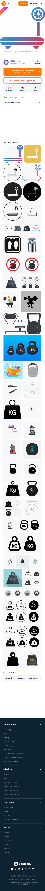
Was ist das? (23, 97)
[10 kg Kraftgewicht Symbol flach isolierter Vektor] (11, 358)
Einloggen (33, 3)
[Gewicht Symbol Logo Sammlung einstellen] (22, 864)
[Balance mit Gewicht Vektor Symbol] (12, 565)
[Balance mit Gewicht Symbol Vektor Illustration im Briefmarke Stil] (14, 416)
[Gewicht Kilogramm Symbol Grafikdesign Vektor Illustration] (12, 624)
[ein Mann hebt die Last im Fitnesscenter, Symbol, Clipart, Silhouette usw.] (22, 394)
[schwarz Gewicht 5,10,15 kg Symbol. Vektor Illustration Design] (22, 463)
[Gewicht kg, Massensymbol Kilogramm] (15, 758)
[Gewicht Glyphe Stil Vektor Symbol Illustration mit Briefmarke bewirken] (10, 438)
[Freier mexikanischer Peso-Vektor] (13, 485)
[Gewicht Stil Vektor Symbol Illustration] (12, 643)
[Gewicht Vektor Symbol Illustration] (30, 504)
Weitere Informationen (12, 101)
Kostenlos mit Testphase (22, 71)
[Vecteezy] (3, 3)
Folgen (37, 63)
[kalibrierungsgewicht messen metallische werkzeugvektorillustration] (12, 320)
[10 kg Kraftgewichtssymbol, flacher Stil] (12, 811)
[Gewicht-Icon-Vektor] (12, 524)
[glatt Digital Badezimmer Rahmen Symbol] (12, 301)
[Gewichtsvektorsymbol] (13, 152)
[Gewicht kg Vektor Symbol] (12, 267)
